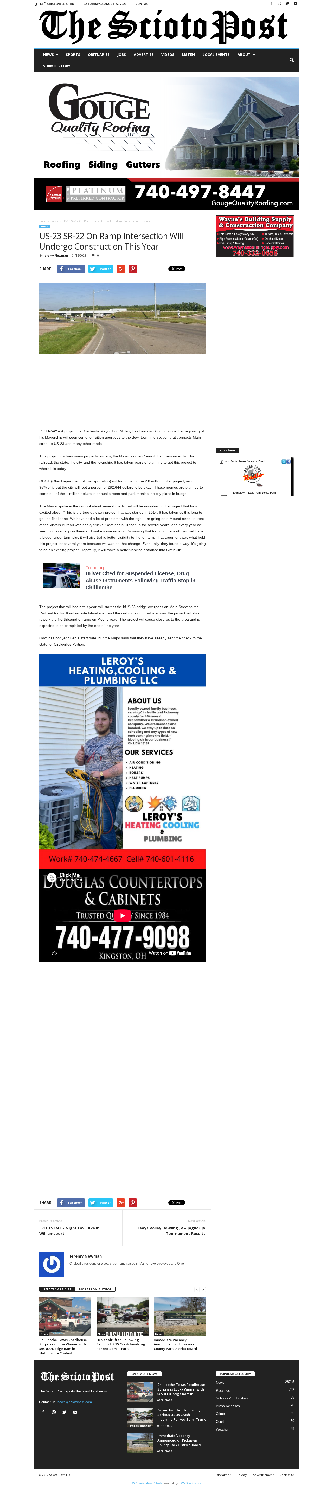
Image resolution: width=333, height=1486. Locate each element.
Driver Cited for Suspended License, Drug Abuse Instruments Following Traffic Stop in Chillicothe (140, 580)
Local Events (216, 54)
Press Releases (228, 1406)
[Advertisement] (122, 391)
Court (220, 1422)
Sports (73, 54)
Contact (143, 4)
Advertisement (263, 1475)
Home (42, 221)
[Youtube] (295, 4)
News (48, 54)
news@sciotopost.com (74, 1402)
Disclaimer (223, 1475)
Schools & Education (232, 1398)
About (244, 54)
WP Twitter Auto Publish (147, 1483)
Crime (220, 1414)
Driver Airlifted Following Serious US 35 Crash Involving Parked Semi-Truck (121, 1344)
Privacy (242, 1475)
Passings (223, 1390)
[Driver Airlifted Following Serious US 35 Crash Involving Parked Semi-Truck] (123, 1316)
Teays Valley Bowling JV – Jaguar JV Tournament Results (171, 1230)
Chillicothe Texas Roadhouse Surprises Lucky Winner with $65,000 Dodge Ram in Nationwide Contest (63, 1346)
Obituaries (99, 54)
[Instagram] (279, 4)
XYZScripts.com (190, 1483)
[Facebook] (271, 4)
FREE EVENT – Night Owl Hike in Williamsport (69, 1230)
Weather (222, 1429)
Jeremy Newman (55, 255)
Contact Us (287, 1475)
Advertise (143, 54)
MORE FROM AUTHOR (95, 1289)
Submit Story (56, 65)
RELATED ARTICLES (57, 1289)
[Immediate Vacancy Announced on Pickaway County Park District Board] (180, 1316)
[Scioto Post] (166, 28)
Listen (188, 54)
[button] (291, 60)
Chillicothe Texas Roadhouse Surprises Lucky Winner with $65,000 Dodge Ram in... (181, 1389)
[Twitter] (287, 4)
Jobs (121, 54)
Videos (167, 54)
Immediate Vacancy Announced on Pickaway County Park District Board (175, 1344)
